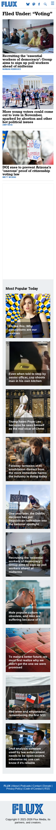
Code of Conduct (33, 788)
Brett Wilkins (9, 177)
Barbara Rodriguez (11, 69)
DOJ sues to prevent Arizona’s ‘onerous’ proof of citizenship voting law (26, 170)
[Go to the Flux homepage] (9, 6)
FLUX (7, 786)
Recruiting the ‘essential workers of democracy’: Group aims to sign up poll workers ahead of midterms (27, 61)
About (15, 786)
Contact (37, 786)
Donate (47, 786)
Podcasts (26, 786)
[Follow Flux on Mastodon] (28, 4)
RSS (47, 788)
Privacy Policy (14, 788)
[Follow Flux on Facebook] (39, 4)
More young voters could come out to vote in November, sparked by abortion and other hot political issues (27, 116)
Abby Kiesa (7, 125)
